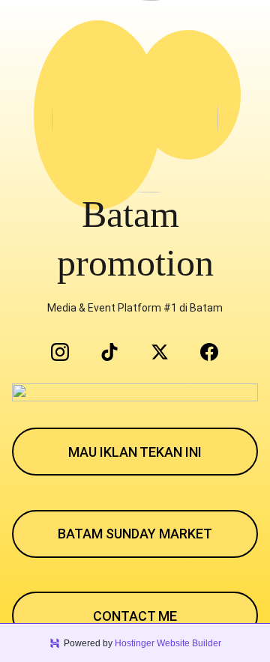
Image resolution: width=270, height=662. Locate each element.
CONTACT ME (135, 616)
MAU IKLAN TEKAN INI (135, 452)
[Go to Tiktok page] (117, 352)
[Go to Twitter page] (167, 352)
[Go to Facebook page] (209, 352)
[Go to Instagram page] (67, 352)
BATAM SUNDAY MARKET (135, 533)
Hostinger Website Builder (168, 643)
